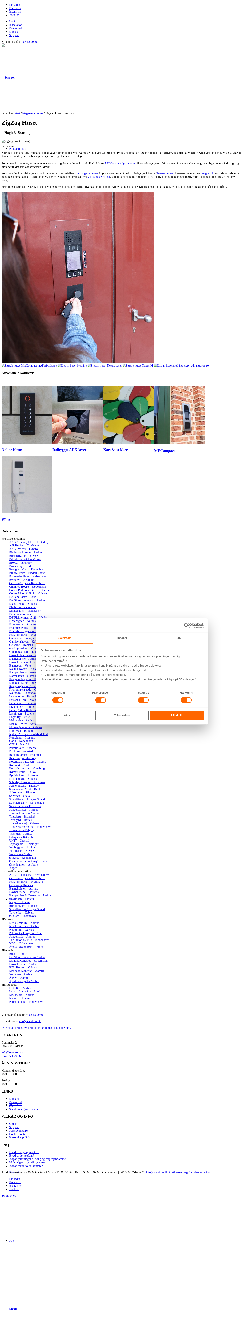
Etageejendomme (32, 113)
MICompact (164, 451)
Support (14, 35)
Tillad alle (177, 715)
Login (12, 21)
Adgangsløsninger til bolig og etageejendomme (37, 1159)
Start (17, 113)
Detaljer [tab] (122, 637)
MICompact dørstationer (120, 163)
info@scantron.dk (30, 1021)
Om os (13, 1123)
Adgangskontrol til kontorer (26, 1165)
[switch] (100, 700)
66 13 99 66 (30, 41)
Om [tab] (179, 637)
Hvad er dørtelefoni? (21, 1155)
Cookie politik (17, 1134)
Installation (15, 24)
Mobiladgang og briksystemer (27, 1162)
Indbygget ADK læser (69, 450)
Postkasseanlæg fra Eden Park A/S (189, 1172)
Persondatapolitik (19, 1137)
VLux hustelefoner (98, 176)
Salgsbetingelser (19, 1130)
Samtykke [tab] (64, 637)
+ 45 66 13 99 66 (12, 1055)
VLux (6, 520)
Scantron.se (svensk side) (24, 1109)
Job (11, 1105)
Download (15, 28)
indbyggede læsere (87, 173)
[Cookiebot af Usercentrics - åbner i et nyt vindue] (187, 625)
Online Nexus (12, 450)
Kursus (13, 31)
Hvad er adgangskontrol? (24, 1152)
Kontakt (14, 1098)
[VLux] (27, 512)
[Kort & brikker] (128, 442)
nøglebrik (208, 173)
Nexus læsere (165, 173)
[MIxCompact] (179, 442)
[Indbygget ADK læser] (77, 442)
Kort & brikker (115, 450)
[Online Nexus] (27, 442)
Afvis (67, 715)
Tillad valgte (122, 715)
